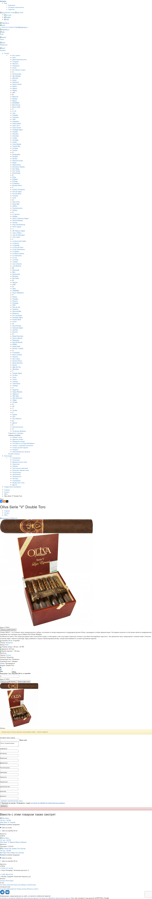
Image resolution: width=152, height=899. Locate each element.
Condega (15, 140)
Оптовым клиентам (6, 885)
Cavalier (15, 132)
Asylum (14, 88)
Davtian (14, 158)
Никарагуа (15, 66)
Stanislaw (15, 369)
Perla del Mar (16, 311)
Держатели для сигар (19, 462)
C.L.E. (14, 111)
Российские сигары (18, 70)
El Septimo (15, 183)
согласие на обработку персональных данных (48, 803)
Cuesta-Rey (16, 146)
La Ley (14, 258)
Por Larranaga (17, 315)
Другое (14, 485)
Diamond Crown (17, 161)
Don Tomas (16, 171)
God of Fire (16, 202)
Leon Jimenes (17, 264)
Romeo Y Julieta (17, 348)
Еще (5, 3)
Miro (13, 272)
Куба (14, 57)
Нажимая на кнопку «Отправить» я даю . (33, 803)
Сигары (6, 53)
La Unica (15, 260)
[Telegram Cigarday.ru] (2, 894)
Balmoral (15, 97)
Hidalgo (14, 216)
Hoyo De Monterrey (18, 225)
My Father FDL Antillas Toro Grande (12, 853)
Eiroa (14, 177)
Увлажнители (16, 476)
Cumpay (15, 148)
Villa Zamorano (17, 398)
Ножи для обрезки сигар (20, 470)
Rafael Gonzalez (17, 336)
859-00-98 (6, 874)
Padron (14, 297)
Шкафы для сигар (18, 483)
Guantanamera (17, 208)
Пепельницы (16, 472)
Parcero (15, 301)
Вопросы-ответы (32, 889)
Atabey (14, 90)
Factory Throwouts (18, 189)
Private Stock (16, 319)
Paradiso (15, 299)
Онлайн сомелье (14, 454)
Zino (13, 416)
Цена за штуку (7, 827)
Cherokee (15, 136)
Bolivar (14, 101)
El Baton (15, 179)
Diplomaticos (16, 165)
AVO (13, 92)
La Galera (15, 251)
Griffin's (14, 206)
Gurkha (14, 210)
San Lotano (16, 359)
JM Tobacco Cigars (18, 231)
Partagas (15, 303)
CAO (14, 119)
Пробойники (16, 474)
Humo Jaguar (16, 227)
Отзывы (33, 885)
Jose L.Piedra (16, 233)
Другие (14, 423)
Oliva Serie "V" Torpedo (7, 822)
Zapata (14, 414)
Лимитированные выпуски (21, 452)
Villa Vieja (15, 396)
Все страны (16, 55)
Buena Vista (16, 107)
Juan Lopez (16, 237)
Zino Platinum (16, 419)
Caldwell (15, 115)
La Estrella (15, 245)
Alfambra (15, 78)
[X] (7, 501)
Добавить (4, 806)
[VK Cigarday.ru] (7, 894)
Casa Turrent (16, 128)
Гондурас (15, 61)
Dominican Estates (18, 167)
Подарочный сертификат (12, 487)
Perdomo (15, 309)
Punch (14, 322)
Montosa (15, 276)
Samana (15, 357)
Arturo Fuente (17, 84)
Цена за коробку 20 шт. (10, 861)
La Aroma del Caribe (19, 241)
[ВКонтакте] (1, 501)
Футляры (15, 478)
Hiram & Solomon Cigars (20, 218)
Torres (14, 379)
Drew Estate (16, 173)
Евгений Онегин (17, 427)
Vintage (14, 402)
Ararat (14, 80)
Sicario (14, 365)
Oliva (14, 289)
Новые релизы (22, 889)
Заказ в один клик (24, 681)
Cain (13, 113)
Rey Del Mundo (17, 342)
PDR (13, 305)
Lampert (15, 262)
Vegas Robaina (17, 392)
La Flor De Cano (17, 247)
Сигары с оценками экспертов (22, 445)
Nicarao (14, 282)
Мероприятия (12, 889)
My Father (15, 278)
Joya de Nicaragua (18, 235)
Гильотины (16, 460)
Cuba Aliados (16, 144)
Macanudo (15, 270)
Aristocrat (15, 82)
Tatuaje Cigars (17, 373)
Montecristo (16, 274)
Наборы (15, 466)
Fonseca (15, 196)
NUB (13, 284)
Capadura (15, 121)
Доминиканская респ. (19, 59)
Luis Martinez (16, 266)
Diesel (14, 163)
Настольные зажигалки (20, 468)
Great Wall (15, 204)
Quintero (15, 330)
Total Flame (16, 383)
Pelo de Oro (16, 307)
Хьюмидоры (16, 480)
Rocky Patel (16, 346)
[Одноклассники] (4, 501)
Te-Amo (15, 375)
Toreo (14, 377)
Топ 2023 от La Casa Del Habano (23, 443)
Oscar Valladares (18, 293)
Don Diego (15, 169)
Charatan (15, 134)
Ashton (14, 86)
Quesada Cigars (17, 328)
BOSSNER (15, 103)
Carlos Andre (16, 123)
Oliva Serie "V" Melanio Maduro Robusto (13, 842)
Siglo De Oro (16, 367)
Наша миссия (18, 885)
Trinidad (15, 386)
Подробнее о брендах (15, 433)
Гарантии (11, 9)
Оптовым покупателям (16, 7)
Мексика (15, 64)
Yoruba (14, 410)
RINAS (14, 344)
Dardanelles (16, 154)
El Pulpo (15, 181)
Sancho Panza (17, 361)
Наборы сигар (17, 437)
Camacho (15, 117)
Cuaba (14, 142)
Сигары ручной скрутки (20, 447)
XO (13, 406)
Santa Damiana (17, 363)
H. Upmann (16, 214)
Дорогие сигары (17, 439)
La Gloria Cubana (18, 253)
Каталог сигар (10, 12)
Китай (14, 68)
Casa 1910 (16, 125)
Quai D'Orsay (16, 326)
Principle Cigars (17, 317)
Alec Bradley (16, 76)
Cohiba (14, 138)
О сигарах (3, 889)
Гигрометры (16, 458)
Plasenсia (15, 313)
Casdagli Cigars (17, 130)
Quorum (15, 332)
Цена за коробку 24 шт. (10, 831)
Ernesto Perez (17, 185)
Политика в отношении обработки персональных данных (19, 898)
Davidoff (15, 156)
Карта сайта (27, 885)
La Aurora (15, 243)
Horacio (14, 222)
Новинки (15, 450)
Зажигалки (15, 464)
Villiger (14, 400)
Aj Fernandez (16, 74)
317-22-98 (6, 27)
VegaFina (15, 390)
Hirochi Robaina (17, 220)
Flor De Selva (16, 194)
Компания (11, 5)
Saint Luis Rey (17, 355)
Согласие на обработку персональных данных (55, 898)
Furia (14, 198)
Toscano (15, 381)
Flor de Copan (17, 192)
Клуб (21, 12)
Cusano (14, 150)
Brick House (16, 105)
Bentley (14, 99)
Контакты (3, 1)
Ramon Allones (17, 338)
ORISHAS (15, 291)
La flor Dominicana (18, 249)
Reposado (15, 340)
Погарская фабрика (19, 431)
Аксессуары (8, 456)
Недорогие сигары (18, 441)
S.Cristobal (16, 353)
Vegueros (15, 394)
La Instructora (17, 255)
